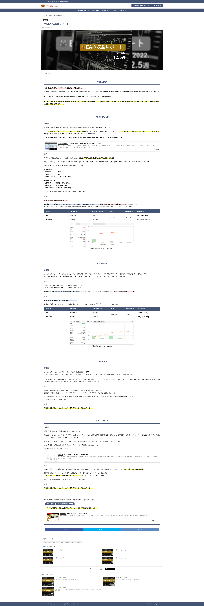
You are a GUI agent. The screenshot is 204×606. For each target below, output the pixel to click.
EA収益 (45, 20)
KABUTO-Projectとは (142, 5)
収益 (63, 542)
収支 (59, 542)
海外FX (73, 542)
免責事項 (74, 603)
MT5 (54, 542)
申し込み (158, 5)
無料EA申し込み (106, 10)
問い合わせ (123, 10)
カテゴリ (115, 10)
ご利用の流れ (95, 10)
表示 (49, 73)
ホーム (42, 603)
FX (49, 542)
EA (45, 542)
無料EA (80, 542)
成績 (68, 542)
